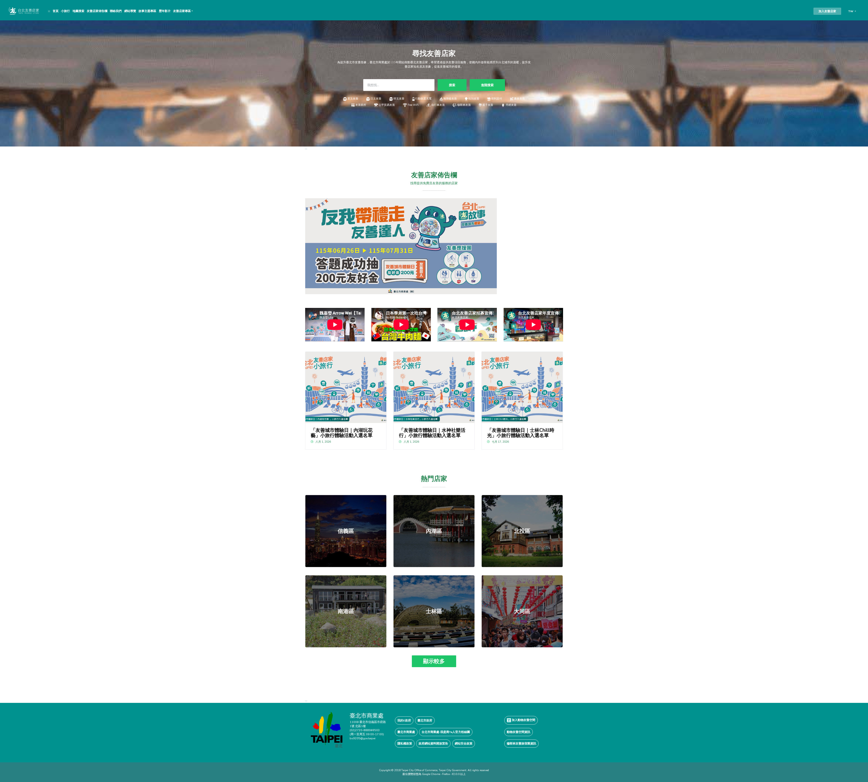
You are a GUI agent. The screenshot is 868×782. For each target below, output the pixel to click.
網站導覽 (130, 11)
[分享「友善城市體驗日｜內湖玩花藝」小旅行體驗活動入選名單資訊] (346, 387)
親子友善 (487, 105)
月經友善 (511, 105)
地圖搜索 (78, 11)
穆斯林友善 (464, 105)
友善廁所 (360, 105)
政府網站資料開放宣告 (433, 743)
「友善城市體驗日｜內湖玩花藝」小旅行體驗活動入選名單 (342, 433)
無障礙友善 (450, 98)
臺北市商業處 (406, 732)
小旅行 (65, 11)
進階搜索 (487, 85)
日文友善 (375, 98)
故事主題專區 (147, 11)
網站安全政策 (463, 743)
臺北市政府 (424, 720)
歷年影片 (165, 11)
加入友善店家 (827, 11)
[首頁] (23, 11)
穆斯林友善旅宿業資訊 (521, 743)
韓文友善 (399, 98)
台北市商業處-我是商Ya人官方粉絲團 (446, 732)
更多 (345, 531)
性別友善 (473, 98)
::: (49, 11)
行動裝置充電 (423, 98)
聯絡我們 (116, 11)
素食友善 (519, 98)
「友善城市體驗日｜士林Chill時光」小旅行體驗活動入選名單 (520, 433)
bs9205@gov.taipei (362, 738)
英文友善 (352, 98)
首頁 (56, 11)
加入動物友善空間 (523, 720)
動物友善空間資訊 (518, 732)
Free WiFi (413, 105)
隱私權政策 (404, 743)
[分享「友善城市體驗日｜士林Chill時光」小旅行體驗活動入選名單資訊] (522, 387)
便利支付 (496, 98)
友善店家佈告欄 (97, 11)
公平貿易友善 (387, 105)
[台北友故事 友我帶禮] (401, 246)
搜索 (452, 85)
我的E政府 (404, 720)
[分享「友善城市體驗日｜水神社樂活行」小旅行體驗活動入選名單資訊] (434, 387)
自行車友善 (438, 105)
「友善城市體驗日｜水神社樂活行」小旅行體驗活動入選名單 (432, 433)
